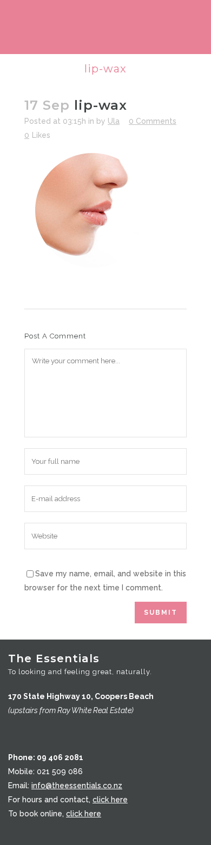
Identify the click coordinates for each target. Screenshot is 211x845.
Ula (114, 121)
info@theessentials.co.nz (76, 785)
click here (110, 799)
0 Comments (152, 121)
